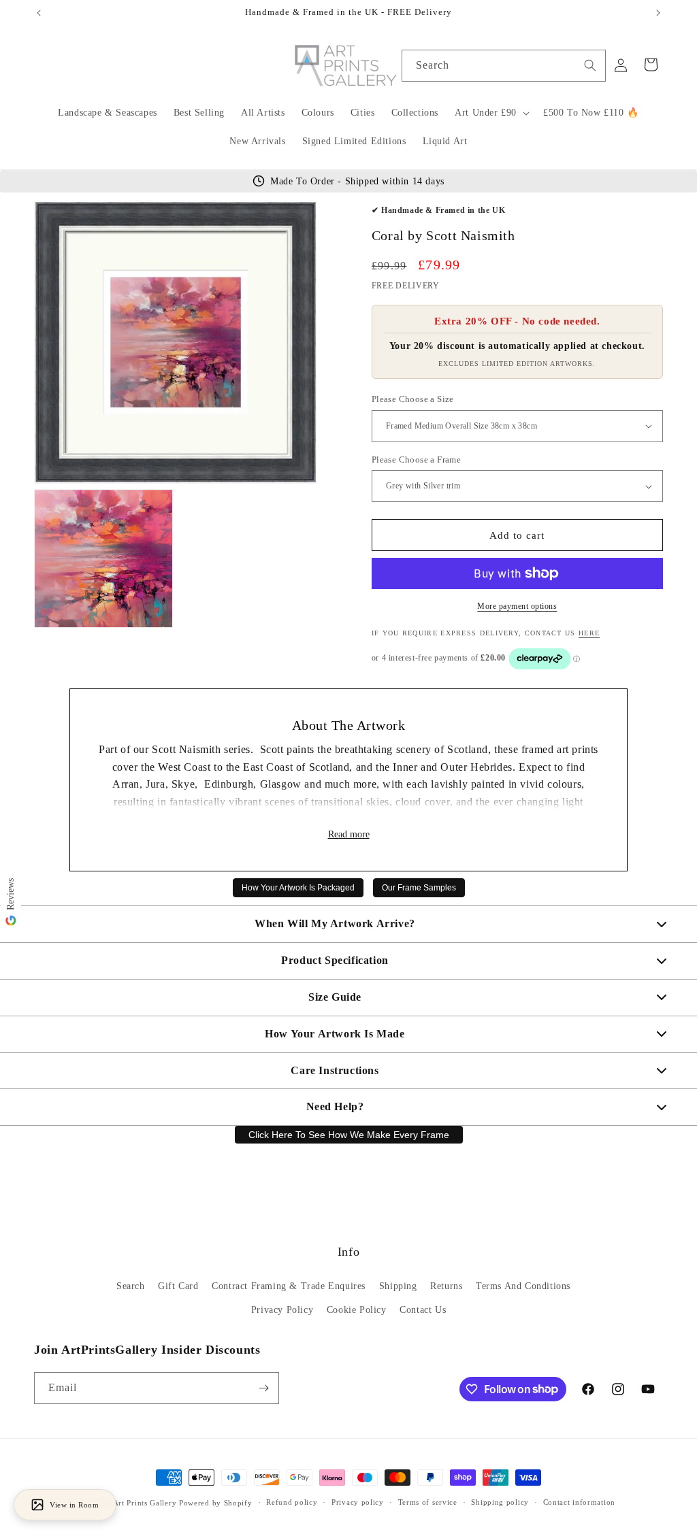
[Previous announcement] (39, 13)
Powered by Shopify (216, 1503)
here (589, 633)
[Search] (590, 65)
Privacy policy (357, 1502)
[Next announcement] (658, 13)
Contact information (579, 1502)
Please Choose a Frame (416, 459)
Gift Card (178, 1286)
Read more (349, 834)
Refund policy (291, 1502)
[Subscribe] (263, 1388)
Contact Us (423, 1310)
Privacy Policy (282, 1310)
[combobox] (503, 65)
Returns (446, 1286)
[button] (491, 113)
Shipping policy (500, 1502)
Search (130, 1286)
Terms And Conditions (523, 1286)
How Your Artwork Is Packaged (298, 888)
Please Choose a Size (413, 399)
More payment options (517, 606)
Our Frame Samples (419, 888)
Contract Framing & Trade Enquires (289, 1286)
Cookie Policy (357, 1310)
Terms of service (427, 1502)
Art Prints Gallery (145, 1503)
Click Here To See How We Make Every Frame (348, 1134)
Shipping (398, 1286)
